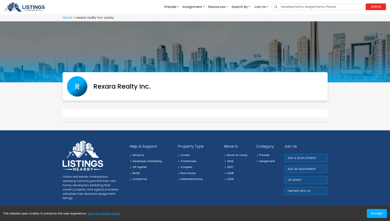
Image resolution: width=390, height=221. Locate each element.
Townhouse (188, 161)
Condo (185, 155)
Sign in (376, 7)
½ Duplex (186, 167)
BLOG (136, 173)
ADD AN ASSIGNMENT (302, 169)
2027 (230, 167)
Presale (264, 155)
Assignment (267, 161)
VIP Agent (294, 180)
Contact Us (140, 179)
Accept (377, 213)
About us (138, 155)
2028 (230, 173)
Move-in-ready (237, 155)
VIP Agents (140, 167)
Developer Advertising (147, 161)
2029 (230, 179)
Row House (188, 173)
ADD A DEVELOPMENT (302, 158)
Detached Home (192, 179)
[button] (171, 6)
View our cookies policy (104, 213)
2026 (230, 161)
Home (67, 17)
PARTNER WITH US (299, 191)
